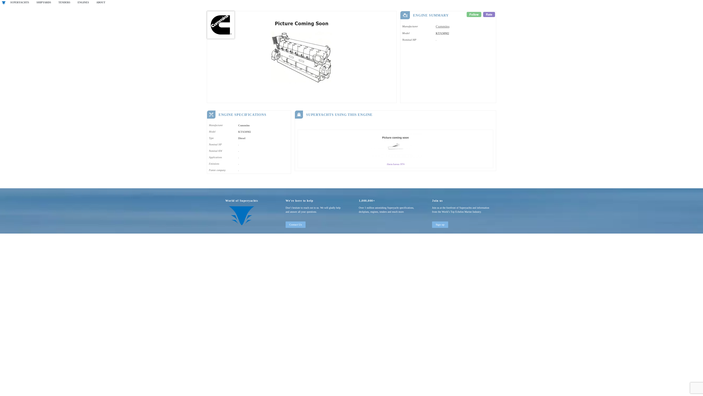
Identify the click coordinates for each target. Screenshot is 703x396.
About (100, 2)
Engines (83, 2)
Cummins (442, 26)
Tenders (64, 2)
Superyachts (19, 2)
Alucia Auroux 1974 (395, 164)
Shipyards (43, 2)
